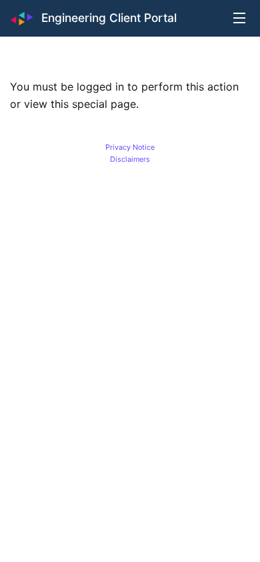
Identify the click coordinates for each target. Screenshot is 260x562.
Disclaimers (130, 159)
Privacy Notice (130, 147)
